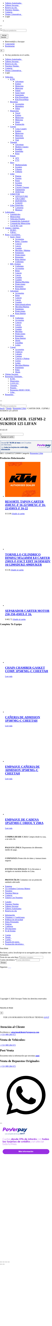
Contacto (9, 12)
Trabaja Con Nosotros (14, 898)
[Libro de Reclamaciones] (10, 994)
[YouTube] (9, 967)
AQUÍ (46, 1017)
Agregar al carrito (7, 437)
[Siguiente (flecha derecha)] (4, 1264)
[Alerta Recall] (43, 769)
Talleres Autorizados (13, 3)
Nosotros (8, 891)
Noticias (8, 924)
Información (10, 915)
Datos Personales (12, 922)
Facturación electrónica (14, 944)
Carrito (8, 940)
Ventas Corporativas (13, 14)
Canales (8, 902)
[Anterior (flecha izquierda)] (1, 1264)
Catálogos (9, 926)
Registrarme (10, 46)
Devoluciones (10, 929)
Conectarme (10, 44)
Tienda (8, 408)
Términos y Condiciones (15, 917)
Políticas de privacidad (14, 920)
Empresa (8, 886)
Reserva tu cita (11, 8)
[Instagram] (10, 967)
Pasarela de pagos (12, 942)
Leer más (8, 676)
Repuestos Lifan (19, 408)
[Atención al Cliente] (26, 1120)
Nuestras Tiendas (12, 10)
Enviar (3, 963)
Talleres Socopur (12, 5)
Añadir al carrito (18, 514)
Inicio (2, 408)
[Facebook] (8, 967)
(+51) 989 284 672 (8, 1034)
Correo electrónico (8, 960)
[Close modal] (1, 1123)
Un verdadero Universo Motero (17, 889)
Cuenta (8, 935)
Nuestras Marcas (11, 893)
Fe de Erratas (10, 931)
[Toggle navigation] (1, 25)
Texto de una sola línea (10, 957)
